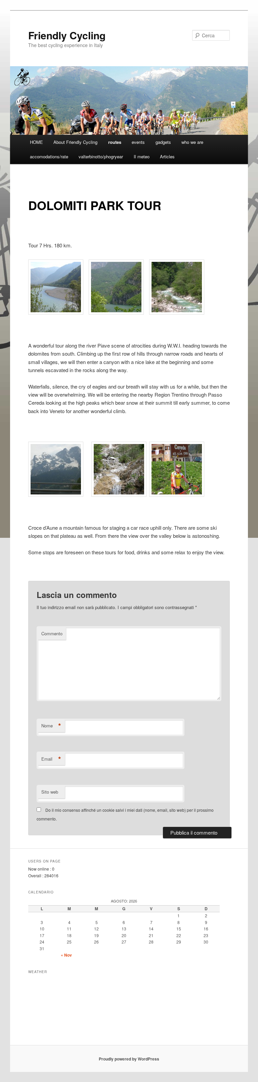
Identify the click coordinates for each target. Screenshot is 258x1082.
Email (51, 759)
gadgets (163, 142)
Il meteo (141, 156)
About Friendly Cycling (75, 142)
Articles (167, 156)
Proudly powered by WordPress (129, 1059)
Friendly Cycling (66, 35)
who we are (192, 142)
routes (114, 142)
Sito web (49, 792)
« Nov (66, 955)
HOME (36, 142)
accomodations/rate (49, 156)
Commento (51, 633)
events (138, 142)
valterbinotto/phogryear (101, 156)
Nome (51, 725)
